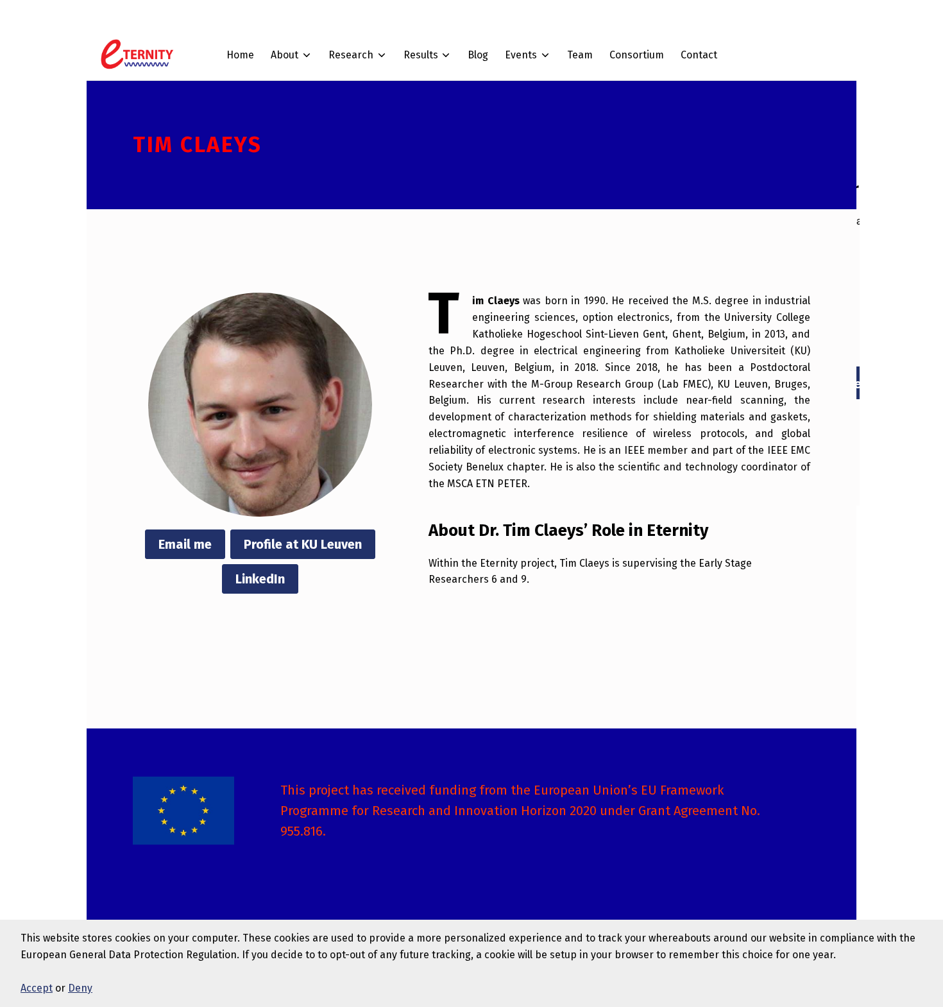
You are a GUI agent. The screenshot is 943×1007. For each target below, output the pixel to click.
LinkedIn (260, 579)
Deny (80, 988)
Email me (185, 544)
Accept (37, 988)
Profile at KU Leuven (303, 544)
